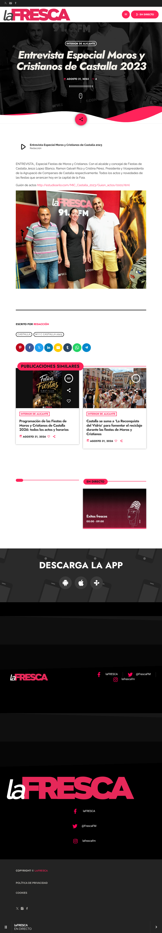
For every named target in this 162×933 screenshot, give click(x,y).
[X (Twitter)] (5, 3)
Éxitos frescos (97, 516)
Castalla (24, 334)
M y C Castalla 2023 (48, 334)
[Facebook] (15, 3)
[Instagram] (10, 3)
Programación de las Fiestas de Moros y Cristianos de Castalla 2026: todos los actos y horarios (44, 425)
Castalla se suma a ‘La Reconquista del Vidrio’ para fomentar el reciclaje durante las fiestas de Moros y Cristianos (114, 427)
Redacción (41, 324)
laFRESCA (41, 870)
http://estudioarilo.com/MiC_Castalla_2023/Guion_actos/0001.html (83, 185)
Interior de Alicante (81, 43)
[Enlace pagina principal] (37, 14)
